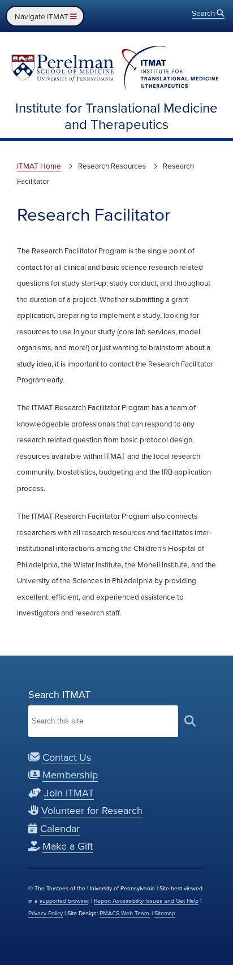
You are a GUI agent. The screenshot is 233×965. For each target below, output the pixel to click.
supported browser (64, 900)
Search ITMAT (59, 694)
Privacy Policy (45, 913)
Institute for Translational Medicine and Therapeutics (116, 115)
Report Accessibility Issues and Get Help (146, 900)
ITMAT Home (39, 165)
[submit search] (190, 721)
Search (204, 12)
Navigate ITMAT (42, 15)
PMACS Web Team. (125, 913)
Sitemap (164, 913)
